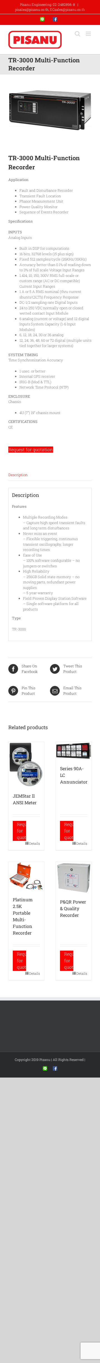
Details (34, 843)
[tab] (50, 475)
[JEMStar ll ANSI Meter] (26, 764)
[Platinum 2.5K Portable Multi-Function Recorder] (26, 876)
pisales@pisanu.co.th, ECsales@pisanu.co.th (50, 9)
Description (18, 474)
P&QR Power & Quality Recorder (73, 908)
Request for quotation (31, 449)
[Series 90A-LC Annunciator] (73, 751)
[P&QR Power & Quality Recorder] (73, 877)
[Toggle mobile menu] (89, 34)
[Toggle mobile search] (77, 34)
